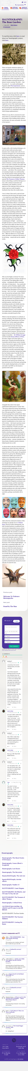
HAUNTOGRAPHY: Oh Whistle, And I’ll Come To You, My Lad (13, 893)
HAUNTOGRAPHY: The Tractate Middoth (12, 918)
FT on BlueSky (6, 1053)
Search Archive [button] (20, 5)
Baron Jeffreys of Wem (17, 337)
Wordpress (23, 1053)
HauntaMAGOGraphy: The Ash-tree (13, 876)
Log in (25, 2)
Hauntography (7, 853)
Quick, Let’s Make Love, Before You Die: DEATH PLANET (15, 960)
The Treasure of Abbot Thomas (15, 179)
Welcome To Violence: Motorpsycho (11, 597)
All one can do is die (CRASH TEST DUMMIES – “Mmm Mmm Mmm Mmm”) (16, 998)
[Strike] (11, 631)
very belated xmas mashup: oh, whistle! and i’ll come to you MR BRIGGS (12, 908)
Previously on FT (21, 1046)
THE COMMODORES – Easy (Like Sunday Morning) (15, 937)
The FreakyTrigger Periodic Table (14, 1026)
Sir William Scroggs (19, 335)
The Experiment (15, 86)
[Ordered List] (13, 631)
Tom (8, 782)
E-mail (6, 1054)
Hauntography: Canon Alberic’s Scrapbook (12, 864)
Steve (7, 1048)
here (17, 36)
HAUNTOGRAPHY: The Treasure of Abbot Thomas (13, 898)
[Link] (6, 633)
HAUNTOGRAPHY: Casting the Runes (12, 923)
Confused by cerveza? (15, 949)
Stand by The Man (10, 606)
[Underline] (9, 631)
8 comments (6, 27)
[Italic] (8, 631)
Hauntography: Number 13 (10, 885)
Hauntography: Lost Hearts (11, 869)
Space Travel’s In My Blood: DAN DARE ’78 (15, 974)
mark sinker (14, 25)
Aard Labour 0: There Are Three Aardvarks (15, 1011)
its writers (20, 1059)
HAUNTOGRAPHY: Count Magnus (13, 888)
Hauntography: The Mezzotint (12, 872)
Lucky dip (21, 1048)
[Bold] (6, 631)
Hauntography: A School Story (12, 903)
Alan (23, 1054)
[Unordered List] (15, 631)
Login (16, 621)
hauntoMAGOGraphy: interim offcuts (11, 880)
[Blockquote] (16, 631)
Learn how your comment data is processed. (12, 650)
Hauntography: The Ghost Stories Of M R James (13, 859)
